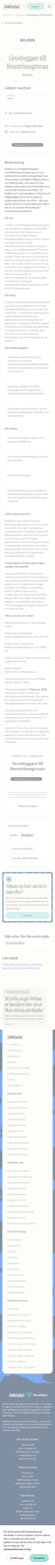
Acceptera (39, 1558)
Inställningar (17, 1558)
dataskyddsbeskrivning (17, 1549)
